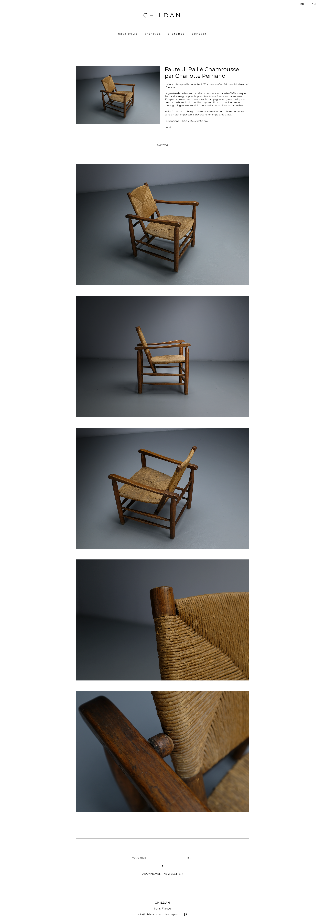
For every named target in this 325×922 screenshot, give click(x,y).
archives (153, 33)
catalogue (128, 33)
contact (199, 33)
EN (314, 4)
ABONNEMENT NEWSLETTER (162, 873)
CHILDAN (162, 15)
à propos (176, 33)
